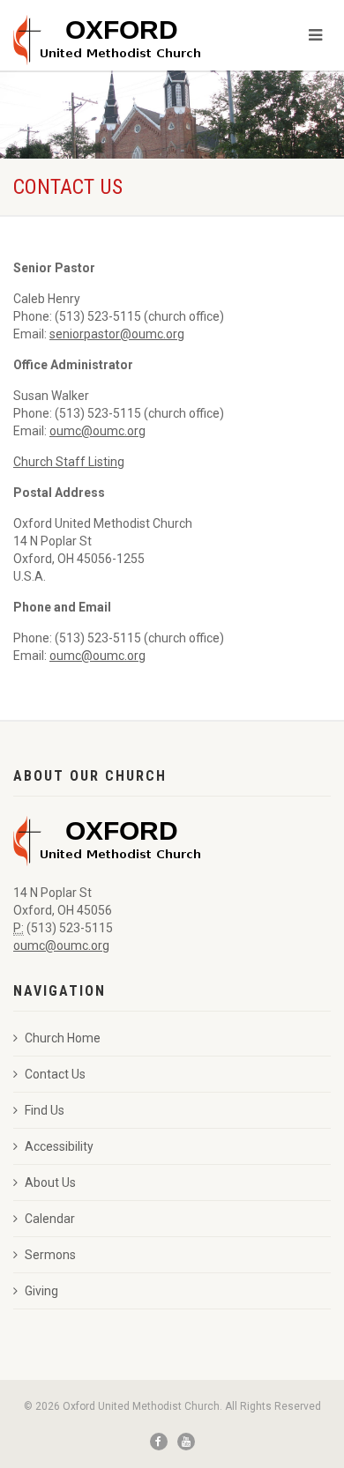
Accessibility (59, 1146)
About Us (50, 1182)
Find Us (44, 1110)
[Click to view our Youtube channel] (186, 1441)
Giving (41, 1291)
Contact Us (55, 1074)
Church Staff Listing (68, 462)
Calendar (50, 1219)
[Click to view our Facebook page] (159, 1441)
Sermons (50, 1255)
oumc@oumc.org (97, 431)
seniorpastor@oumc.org (116, 334)
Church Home (63, 1038)
